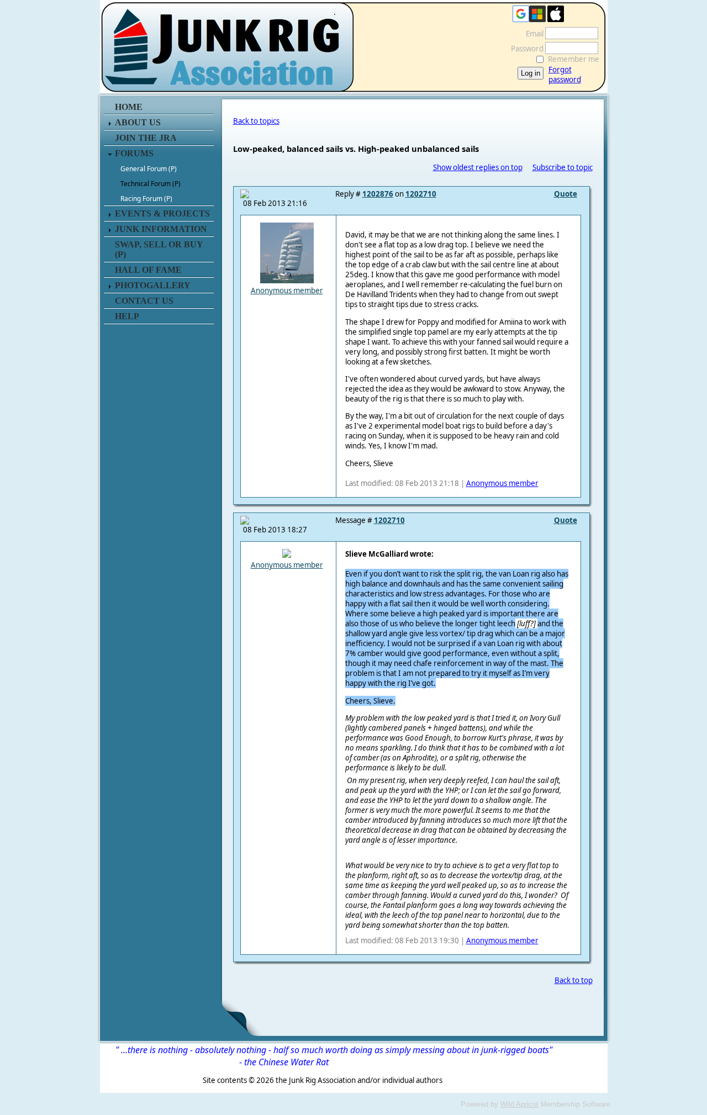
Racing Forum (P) (146, 198)
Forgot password (564, 74)
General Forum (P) (148, 168)
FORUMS (134, 153)
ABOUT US (138, 122)
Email (532, 34)
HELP (127, 316)
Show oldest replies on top (478, 167)
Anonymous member (287, 290)
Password (524, 49)
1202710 (420, 194)
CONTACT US (144, 300)
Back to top (574, 980)
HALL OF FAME (148, 269)
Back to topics (256, 121)
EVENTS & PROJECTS (162, 213)
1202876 (377, 194)
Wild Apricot (519, 1104)
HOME (129, 107)
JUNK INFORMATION (161, 229)
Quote (565, 194)
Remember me (573, 59)
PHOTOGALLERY (153, 285)
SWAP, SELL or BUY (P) (159, 249)
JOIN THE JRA (146, 137)
